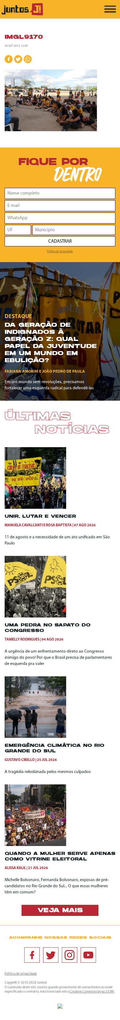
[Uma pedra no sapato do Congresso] (35, 616)
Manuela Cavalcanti (24, 525)
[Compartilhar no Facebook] (9, 59)
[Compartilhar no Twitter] (18, 59)
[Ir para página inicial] (22, 14)
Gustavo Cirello (20, 760)
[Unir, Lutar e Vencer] (35, 507)
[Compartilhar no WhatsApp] (28, 59)
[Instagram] (69, 955)
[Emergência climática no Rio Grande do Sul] (35, 737)
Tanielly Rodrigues (22, 640)
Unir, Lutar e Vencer (40, 516)
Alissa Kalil (15, 868)
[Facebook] (32, 955)
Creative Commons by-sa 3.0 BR (92, 992)
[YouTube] (88, 955)
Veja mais (60, 911)
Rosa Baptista (59, 525)
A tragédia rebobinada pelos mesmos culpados (48, 772)
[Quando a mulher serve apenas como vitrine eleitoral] (35, 845)
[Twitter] (50, 955)
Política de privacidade (60, 251)
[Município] (73, 230)
